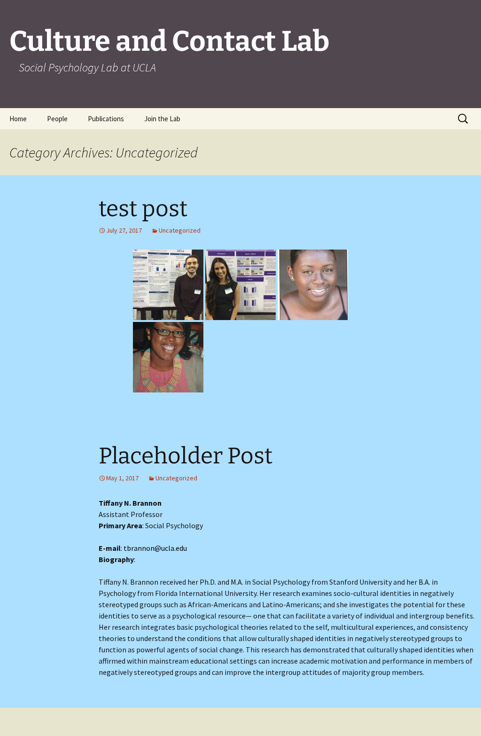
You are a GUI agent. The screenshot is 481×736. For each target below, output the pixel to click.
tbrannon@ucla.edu (155, 548)
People (57, 118)
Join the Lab (162, 118)
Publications (106, 118)
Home (18, 118)
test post (143, 208)
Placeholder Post (185, 456)
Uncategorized (180, 230)
